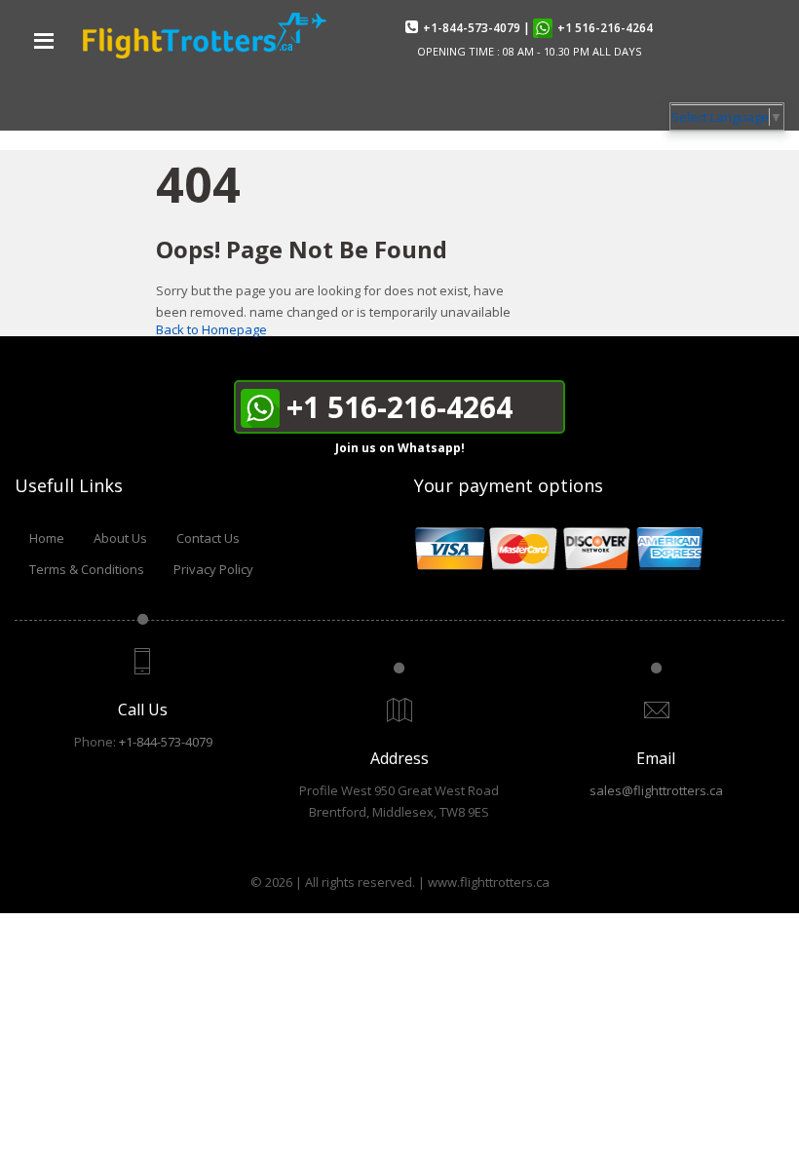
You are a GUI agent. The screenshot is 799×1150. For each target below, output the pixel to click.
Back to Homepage (211, 329)
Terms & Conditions (86, 569)
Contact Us (208, 538)
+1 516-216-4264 (605, 27)
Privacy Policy (213, 569)
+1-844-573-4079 (471, 27)
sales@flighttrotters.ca (656, 790)
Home (46, 538)
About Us (120, 538)
